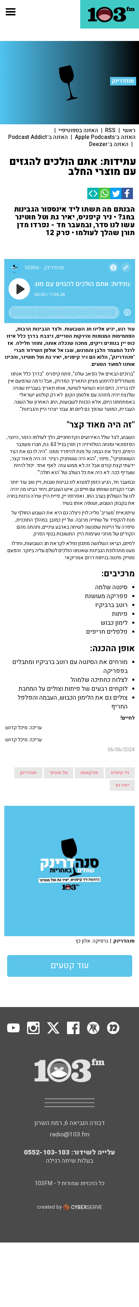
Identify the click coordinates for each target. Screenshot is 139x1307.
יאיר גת (122, 785)
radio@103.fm (69, 1134)
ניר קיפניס (120, 772)
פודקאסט (89, 772)
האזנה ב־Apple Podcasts (105, 137)
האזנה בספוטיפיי (78, 130)
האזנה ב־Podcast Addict (38, 137)
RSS (110, 130)
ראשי (129, 130)
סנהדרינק (123, 81)
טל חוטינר (59, 772)
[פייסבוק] (127, 193)
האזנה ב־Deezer (108, 144)
